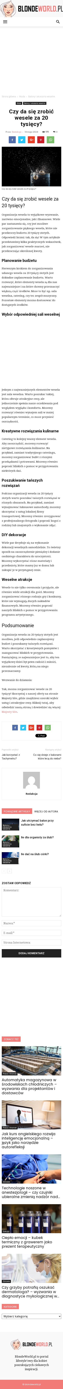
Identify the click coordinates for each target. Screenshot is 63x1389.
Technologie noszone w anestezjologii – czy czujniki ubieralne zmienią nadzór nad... (31, 1192)
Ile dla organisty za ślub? (37, 837)
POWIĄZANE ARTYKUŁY (17, 811)
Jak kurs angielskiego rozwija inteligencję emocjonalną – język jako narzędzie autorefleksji (28, 1140)
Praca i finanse (9, 1073)
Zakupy (6, 1231)
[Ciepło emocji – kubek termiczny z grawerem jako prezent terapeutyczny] (31, 1218)
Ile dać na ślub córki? (35, 854)
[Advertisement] (31, 59)
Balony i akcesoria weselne (34, 103)
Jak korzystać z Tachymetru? (11, 756)
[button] (58, 22)
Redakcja (16, 131)
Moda (19, 103)
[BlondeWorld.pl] (31, 8)
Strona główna (9, 96)
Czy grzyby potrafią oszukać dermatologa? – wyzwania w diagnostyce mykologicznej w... (30, 1292)
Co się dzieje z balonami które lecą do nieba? (47, 756)
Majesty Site (9, 711)
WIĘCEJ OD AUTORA (46, 811)
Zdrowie (6, 1182)
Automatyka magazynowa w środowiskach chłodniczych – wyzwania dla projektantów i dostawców (29, 1086)
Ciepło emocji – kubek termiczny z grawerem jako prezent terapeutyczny (27, 1242)
